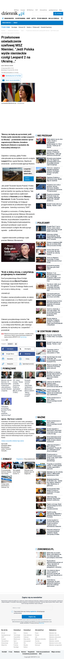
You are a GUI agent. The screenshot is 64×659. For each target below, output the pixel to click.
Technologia (17, 635)
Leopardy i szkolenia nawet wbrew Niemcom (28, 171)
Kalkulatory (52, 630)
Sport (15, 641)
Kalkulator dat (52, 633)
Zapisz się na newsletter (12, 80)
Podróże (16, 645)
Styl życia (37, 645)
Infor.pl (3, 633)
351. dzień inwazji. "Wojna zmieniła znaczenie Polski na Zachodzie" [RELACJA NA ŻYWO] (18, 386)
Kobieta (26, 633)
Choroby (37, 641)
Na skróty (4, 630)
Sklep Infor (4, 645)
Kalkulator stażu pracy (55, 637)
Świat (16, 23)
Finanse (37, 635)
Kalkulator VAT (53, 639)
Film (25, 643)
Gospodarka (17, 637)
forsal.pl (23, 10)
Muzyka (26, 645)
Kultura (25, 647)
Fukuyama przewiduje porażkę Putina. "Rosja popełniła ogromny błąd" (6, 411)
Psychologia (38, 643)
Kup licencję (23, 337)
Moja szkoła (27, 639)
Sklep (60, 10)
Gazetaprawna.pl (5, 635)
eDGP (2, 637)
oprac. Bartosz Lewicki (7, 65)
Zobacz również (27, 179)
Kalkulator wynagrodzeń (55, 645)
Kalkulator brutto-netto (55, 643)
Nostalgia (14, 27)
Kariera (23, 652)
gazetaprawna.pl (53, 10)
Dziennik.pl (17, 630)
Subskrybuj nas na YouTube (13, 76)
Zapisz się (32, 617)
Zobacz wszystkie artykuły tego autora (12, 441)
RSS (40, 654)
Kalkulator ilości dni (54, 635)
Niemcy (10, 344)
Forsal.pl (3, 639)
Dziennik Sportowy (46, 27)
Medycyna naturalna (40, 639)
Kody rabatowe (28, 635)
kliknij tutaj (41, 623)
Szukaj (59, 13)
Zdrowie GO (21, 27)
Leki (36, 637)
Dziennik (3, 30)
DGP (36, 10)
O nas (10, 652)
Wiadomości (6, 23)
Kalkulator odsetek (54, 641)
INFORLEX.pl (30, 10)
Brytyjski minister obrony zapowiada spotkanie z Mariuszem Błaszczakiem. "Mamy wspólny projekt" (29, 388)
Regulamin (31, 652)
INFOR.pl (16, 10)
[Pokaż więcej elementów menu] (61, 18)
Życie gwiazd (27, 641)
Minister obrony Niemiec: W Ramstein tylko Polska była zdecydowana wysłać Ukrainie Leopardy (6, 385)
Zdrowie (16, 643)
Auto (15, 633)
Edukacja (26, 637)
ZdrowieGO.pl (43, 10)
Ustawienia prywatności (29, 654)
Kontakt (4, 652)
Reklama (17, 652)
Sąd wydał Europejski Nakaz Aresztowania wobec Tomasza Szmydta (6, 447)
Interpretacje (4, 643)
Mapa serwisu (56, 652)
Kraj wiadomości (29, 459)
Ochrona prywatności (43, 652)
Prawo (36, 633)
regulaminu (33, 611)
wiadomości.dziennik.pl (13, 30)
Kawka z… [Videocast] (33, 27)
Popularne (19, 459)
